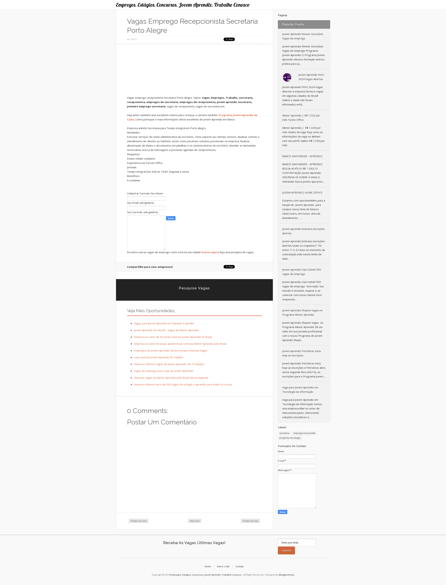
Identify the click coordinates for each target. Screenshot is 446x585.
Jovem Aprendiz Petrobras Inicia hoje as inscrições (301, 353)
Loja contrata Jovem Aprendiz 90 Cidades (158, 357)
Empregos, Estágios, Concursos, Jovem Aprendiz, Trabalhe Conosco (183, 4)
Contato (240, 566)
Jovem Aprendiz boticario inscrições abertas (303, 231)
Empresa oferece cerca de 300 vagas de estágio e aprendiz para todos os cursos (183, 384)
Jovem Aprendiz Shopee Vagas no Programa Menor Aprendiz (302, 312)
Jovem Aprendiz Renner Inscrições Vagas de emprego (302, 36)
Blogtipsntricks (286, 574)
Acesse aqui (209, 252)
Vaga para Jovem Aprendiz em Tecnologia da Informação (300, 389)
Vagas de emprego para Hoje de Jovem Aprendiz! (163, 371)
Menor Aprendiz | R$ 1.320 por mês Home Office (301, 117)
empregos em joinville (304, 433)
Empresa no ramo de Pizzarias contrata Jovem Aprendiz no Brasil (173, 337)
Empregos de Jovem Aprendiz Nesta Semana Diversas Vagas (170, 350)
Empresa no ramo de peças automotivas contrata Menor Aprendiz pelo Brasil (180, 343)
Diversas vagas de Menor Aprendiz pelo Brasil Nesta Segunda (171, 377)
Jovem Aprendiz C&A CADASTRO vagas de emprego (301, 272)
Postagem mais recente (139, 521)
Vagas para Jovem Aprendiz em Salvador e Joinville (164, 323)
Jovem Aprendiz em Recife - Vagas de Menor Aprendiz (166, 330)
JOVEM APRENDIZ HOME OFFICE (302, 192)
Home (208, 566)
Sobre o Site (223, 566)
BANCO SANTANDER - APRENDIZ (302, 156)
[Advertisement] (194, 71)
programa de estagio (290, 437)
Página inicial (194, 521)
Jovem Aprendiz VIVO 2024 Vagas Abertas (311, 77)
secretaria (284, 433)
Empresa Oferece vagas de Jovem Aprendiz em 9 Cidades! (169, 364)
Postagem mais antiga (250, 521)
